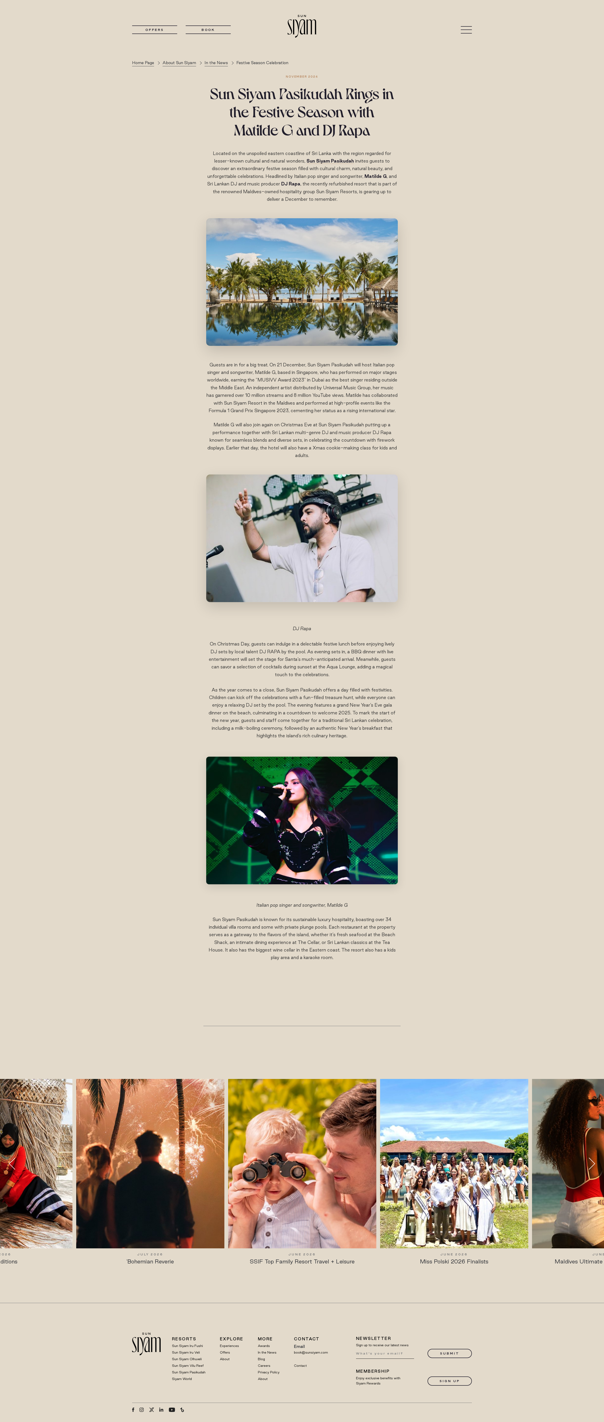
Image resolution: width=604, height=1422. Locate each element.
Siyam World (182, 1379)
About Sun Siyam (179, 62)
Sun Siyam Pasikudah (189, 1372)
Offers (154, 30)
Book (208, 30)
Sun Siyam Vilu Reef (188, 1365)
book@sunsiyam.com (311, 1352)
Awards (264, 1346)
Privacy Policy (269, 1372)
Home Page (143, 62)
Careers (264, 1365)
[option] (150, 1172)
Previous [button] (15, 1163)
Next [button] (589, 1163)
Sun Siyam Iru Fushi (187, 1346)
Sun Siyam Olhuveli (187, 1359)
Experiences (229, 1346)
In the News (216, 62)
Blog (261, 1359)
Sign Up (450, 1381)
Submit (449, 1353)
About (225, 1359)
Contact (300, 1365)
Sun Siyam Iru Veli (186, 1352)
